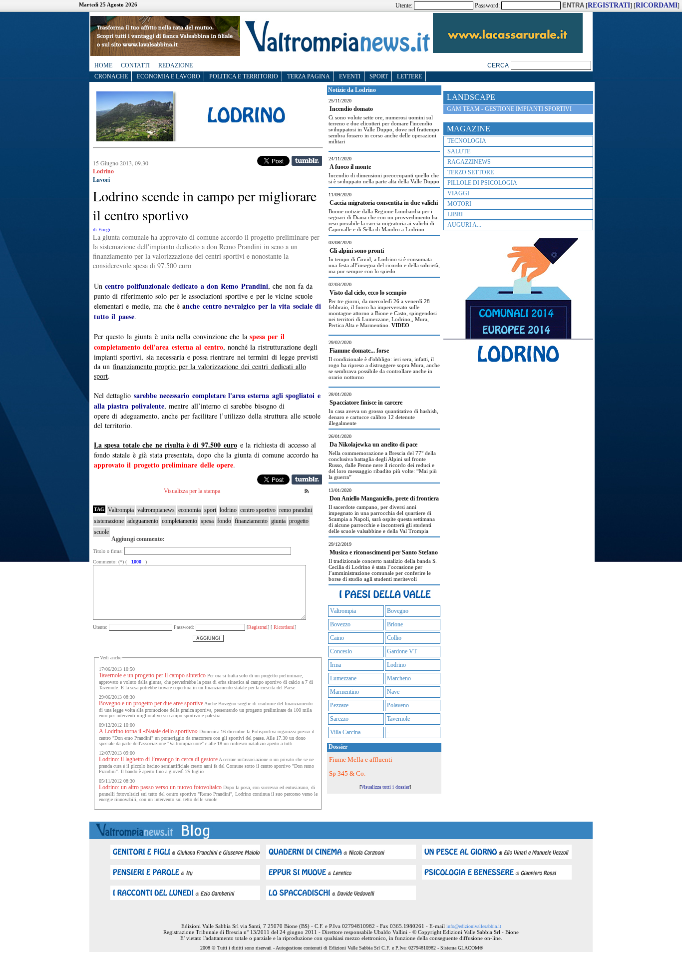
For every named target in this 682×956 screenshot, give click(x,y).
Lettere (409, 76)
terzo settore (470, 172)
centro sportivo (258, 509)
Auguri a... (464, 224)
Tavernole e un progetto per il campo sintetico (152, 675)
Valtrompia (121, 509)
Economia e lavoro (168, 76)
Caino (337, 637)
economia (189, 509)
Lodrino (396, 664)
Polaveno (398, 705)
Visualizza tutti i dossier (385, 787)
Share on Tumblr (307, 161)
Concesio (341, 651)
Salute (458, 151)
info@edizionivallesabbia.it (473, 926)
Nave (393, 691)
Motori (459, 203)
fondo (224, 520)
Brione (395, 624)
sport (210, 509)
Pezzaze (339, 705)
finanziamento (251, 520)
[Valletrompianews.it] (336, 51)
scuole (101, 531)
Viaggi (458, 193)
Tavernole (398, 718)
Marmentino (344, 691)
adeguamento (142, 520)
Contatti (135, 65)
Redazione (175, 65)
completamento (179, 520)
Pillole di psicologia (482, 182)
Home (103, 65)
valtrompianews (156, 509)
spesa (207, 520)
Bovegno (397, 610)
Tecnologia (466, 140)
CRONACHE (111, 76)
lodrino (228, 509)
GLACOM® (470, 948)
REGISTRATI (609, 5)
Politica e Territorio (243, 76)
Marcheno (399, 678)
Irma (335, 664)
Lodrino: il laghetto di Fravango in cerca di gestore (158, 759)
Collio (394, 637)
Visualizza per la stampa (192, 490)
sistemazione (109, 520)
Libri (455, 214)
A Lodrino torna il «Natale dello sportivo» (148, 731)
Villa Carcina (345, 732)
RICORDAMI (657, 5)
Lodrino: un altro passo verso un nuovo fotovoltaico (160, 787)
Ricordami (283, 627)
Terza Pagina (308, 76)
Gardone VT (402, 651)
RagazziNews (469, 161)
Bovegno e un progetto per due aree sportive (151, 703)
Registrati (258, 627)
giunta (278, 520)
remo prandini (295, 509)
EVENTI (349, 76)
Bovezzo (340, 624)
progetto (299, 520)
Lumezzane (343, 678)
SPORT (378, 76)
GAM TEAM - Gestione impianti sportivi (509, 108)
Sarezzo (339, 718)
